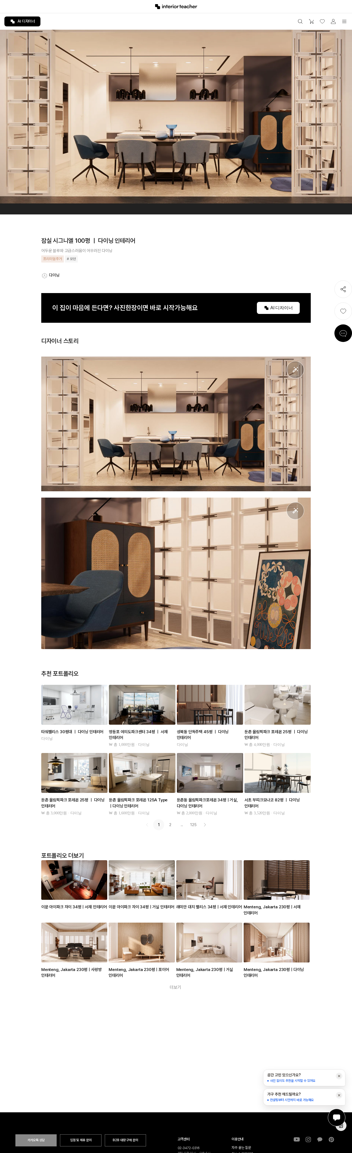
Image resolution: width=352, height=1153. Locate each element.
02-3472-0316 (189, 1148)
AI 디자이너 (26, 21)
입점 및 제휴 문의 (81, 1140)
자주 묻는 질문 (241, 1148)
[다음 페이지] (204, 824)
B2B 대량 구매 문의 (125, 1140)
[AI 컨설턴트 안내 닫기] (339, 1076)
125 (193, 825)
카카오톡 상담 (36, 1140)
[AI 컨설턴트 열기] (336, 1117)
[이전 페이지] (147, 824)
